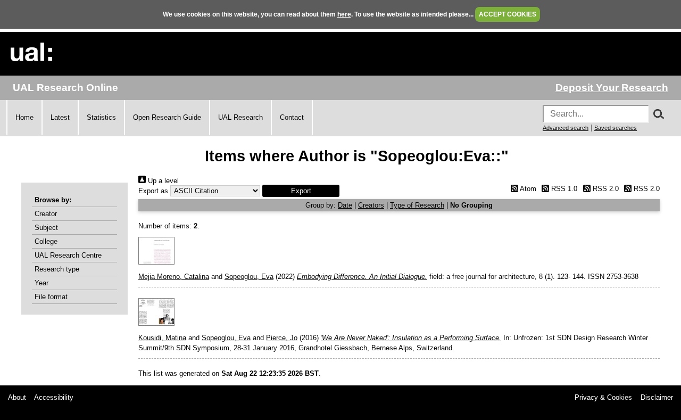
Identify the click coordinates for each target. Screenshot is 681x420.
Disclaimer (657, 397)
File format (51, 297)
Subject (46, 228)
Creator (46, 214)
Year (41, 283)
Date (345, 205)
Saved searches (615, 128)
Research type (57, 269)
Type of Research (417, 205)
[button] (300, 191)
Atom (527, 189)
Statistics (101, 117)
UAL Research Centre (68, 255)
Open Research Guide (167, 117)
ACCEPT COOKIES (507, 14)
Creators (371, 205)
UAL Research (240, 117)
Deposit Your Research (611, 87)
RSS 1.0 (563, 189)
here (344, 14)
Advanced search (565, 128)
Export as (153, 191)
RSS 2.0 (604, 189)
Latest (60, 117)
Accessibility (53, 397)
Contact (292, 117)
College (46, 241)
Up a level (162, 181)
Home (24, 117)
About (17, 397)
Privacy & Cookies (603, 397)
